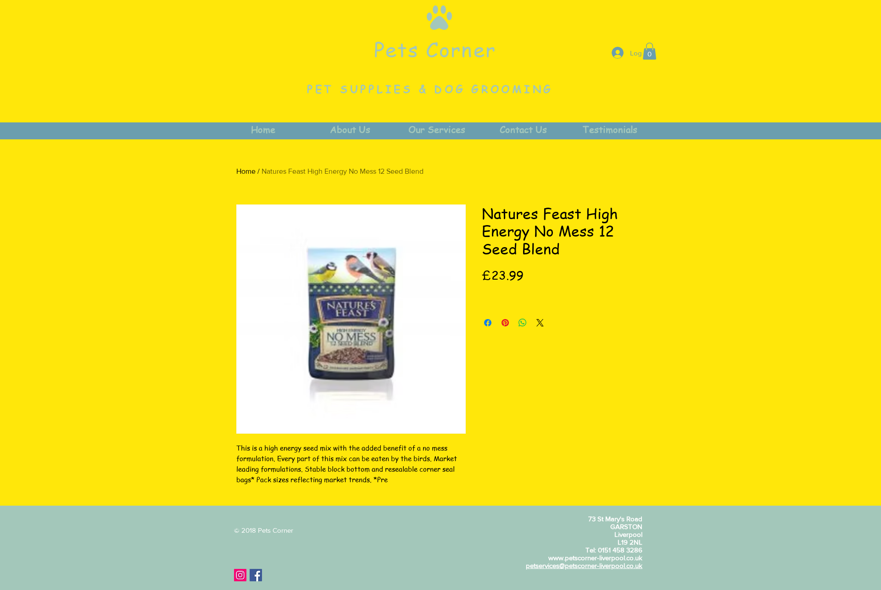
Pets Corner (435, 49)
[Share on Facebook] (487, 322)
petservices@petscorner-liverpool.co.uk (584, 565)
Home (246, 171)
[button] (649, 51)
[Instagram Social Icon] (240, 575)
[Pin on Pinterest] (505, 322)
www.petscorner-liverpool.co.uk (595, 558)
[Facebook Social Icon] (256, 575)
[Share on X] (540, 322)
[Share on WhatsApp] (522, 322)
